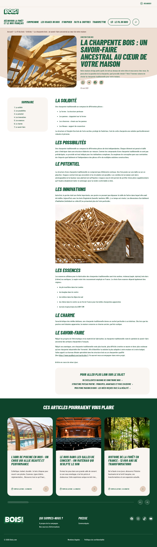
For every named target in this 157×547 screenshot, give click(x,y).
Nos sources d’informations (49, 527)
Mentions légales (74, 539)
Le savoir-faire (20, 127)
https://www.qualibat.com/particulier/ (73, 355)
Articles (29, 31)
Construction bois (86, 37)
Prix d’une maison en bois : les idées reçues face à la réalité (102, 388)
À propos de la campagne (48, 523)
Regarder (147, 3)
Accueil (10, 31)
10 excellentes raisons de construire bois (102, 380)
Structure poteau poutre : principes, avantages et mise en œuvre (102, 384)
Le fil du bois (121, 21)
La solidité (19, 107)
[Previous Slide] (140, 502)
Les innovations (21, 117)
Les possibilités (21, 111)
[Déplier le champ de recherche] (135, 22)
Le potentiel (20, 114)
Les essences (20, 120)
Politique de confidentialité (94, 539)
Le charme (19, 124)
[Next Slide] (147, 502)
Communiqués (83, 523)
